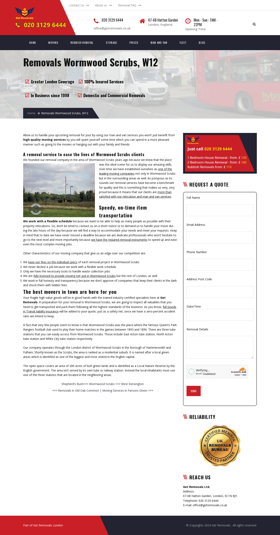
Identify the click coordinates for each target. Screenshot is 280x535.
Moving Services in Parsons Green (124, 390)
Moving (53, 42)
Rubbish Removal (82, 42)
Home (32, 42)
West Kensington (132, 384)
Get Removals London (48, 525)
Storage (111, 42)
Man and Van (159, 42)
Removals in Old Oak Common (78, 390)
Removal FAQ (127, 5)
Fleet (183, 42)
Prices (134, 42)
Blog (202, 42)
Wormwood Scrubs (102, 384)
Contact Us (76, 5)
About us (101, 5)
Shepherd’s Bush (72, 384)
